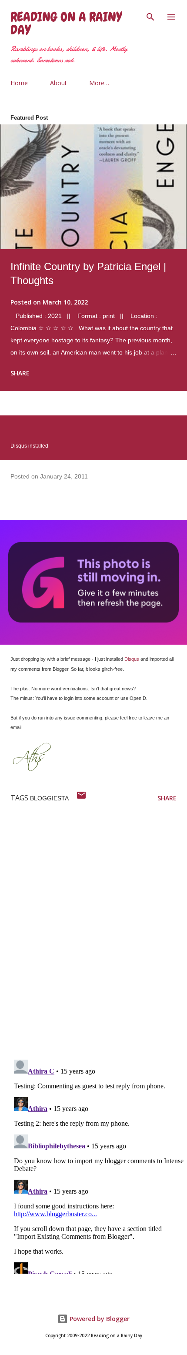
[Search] (150, 15)
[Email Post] (81, 798)
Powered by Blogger (99, 1319)
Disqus (131, 659)
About (58, 83)
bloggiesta (49, 798)
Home (19, 83)
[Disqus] (98, 939)
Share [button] (20, 373)
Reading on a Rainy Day (66, 23)
